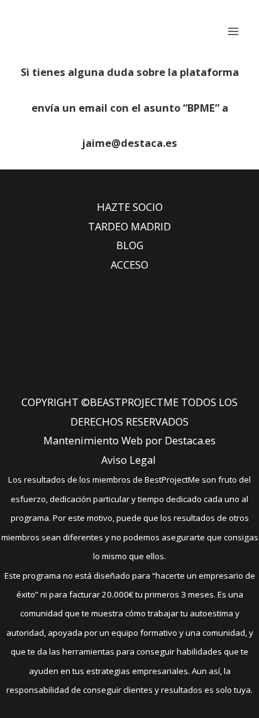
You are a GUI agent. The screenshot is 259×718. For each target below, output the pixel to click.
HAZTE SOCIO (130, 207)
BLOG (129, 245)
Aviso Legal (128, 460)
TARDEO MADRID (129, 226)
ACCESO (129, 264)
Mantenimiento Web (93, 440)
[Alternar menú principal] (232, 31)
